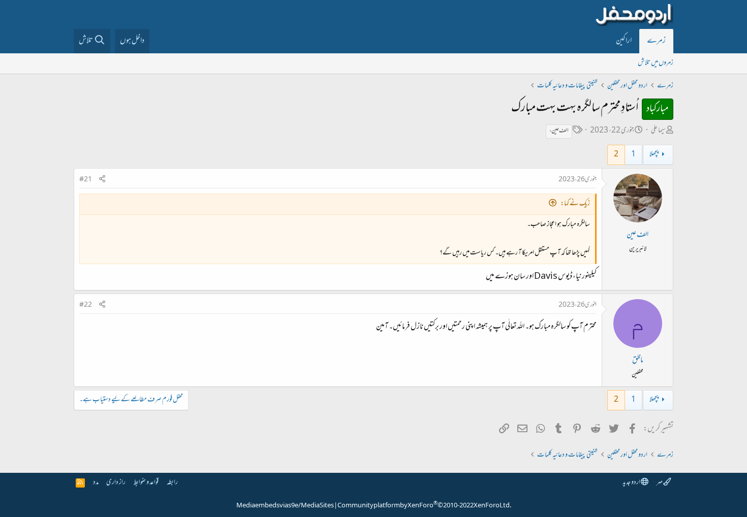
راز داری (116, 483)
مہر (660, 483)
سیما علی (658, 131)
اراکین (624, 41)
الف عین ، (559, 131)
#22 (85, 305)
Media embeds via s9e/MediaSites (285, 505)
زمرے (656, 41)
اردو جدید (631, 483)
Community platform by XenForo (424, 505)
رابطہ (172, 483)
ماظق (637, 360)
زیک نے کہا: (575, 204)
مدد (96, 483)
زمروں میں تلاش (655, 63)
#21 (85, 180)
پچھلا (654, 154)
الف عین (637, 235)
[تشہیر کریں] (102, 180)
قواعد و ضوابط (146, 483)
